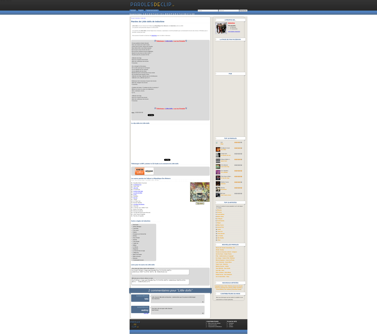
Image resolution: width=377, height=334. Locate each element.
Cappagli (217, 286)
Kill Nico (135, 235)
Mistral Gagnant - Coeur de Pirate (225, 260)
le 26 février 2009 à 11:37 (142, 295)
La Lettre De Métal (137, 192)
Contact (231, 326)
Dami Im (236, 286)
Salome (135, 232)
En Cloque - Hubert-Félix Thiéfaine (225, 258)
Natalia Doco (224, 287)
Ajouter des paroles (152, 10)
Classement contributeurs (215, 326)
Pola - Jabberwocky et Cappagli (224, 256)
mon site (146, 313)
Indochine (154, 35)
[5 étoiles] (142, 112)
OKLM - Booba (220, 250)
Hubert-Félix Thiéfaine (226, 286)
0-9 (193, 14)
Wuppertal (135, 248)
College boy (136, 252)
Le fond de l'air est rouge (139, 250)
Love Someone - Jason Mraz (224, 262)
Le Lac (135, 194)
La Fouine (220, 235)
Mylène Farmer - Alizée (222, 266)
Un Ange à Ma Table (138, 191)
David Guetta (220, 220)
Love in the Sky (225, 166)
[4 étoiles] (141, 112)
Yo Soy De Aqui (225, 178)
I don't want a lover (226, 195)
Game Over (224, 161)
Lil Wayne (219, 218)
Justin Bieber (220, 214)
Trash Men (135, 228)
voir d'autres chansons (234, 31)
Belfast (134, 245)
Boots (231, 287)
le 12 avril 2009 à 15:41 (142, 307)
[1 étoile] (136, 112)
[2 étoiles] (137, 112)
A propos (231, 323)
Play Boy (135, 197)
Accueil (133, 10)
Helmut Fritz (220, 227)
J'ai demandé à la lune (138, 260)
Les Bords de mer (226, 155)
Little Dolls (135, 187)
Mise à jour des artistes (214, 323)
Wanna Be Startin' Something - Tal (225, 247)
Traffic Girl (135, 243)
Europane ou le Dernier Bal (139, 234)
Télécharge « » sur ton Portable (170, 41)
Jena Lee (220, 231)
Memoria (135, 258)
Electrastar (135, 224)
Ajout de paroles (212, 325)
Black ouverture (137, 256)
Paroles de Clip (152, 7)
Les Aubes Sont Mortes (138, 204)
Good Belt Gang (236, 289)
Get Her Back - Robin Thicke (224, 254)
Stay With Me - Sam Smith (223, 268)
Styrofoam (224, 189)
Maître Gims (220, 216)
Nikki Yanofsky (238, 287)
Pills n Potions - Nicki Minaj (223, 272)
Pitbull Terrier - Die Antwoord (224, 274)
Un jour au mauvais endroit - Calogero (226, 252)
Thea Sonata (136, 241)
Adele (219, 229)
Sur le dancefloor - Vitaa (222, 276)
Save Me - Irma (220, 270)
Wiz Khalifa (221, 238)
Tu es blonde (224, 172)
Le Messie (135, 247)
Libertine (223, 183)
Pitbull (218, 223)
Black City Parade (137, 254)
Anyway (135, 239)
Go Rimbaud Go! (137, 184)
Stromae (219, 212)
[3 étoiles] (139, 112)
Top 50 (141, 10)
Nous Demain (136, 237)
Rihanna (219, 210)
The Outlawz (227, 289)
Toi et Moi (223, 149)
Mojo (222, 144)
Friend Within (219, 289)
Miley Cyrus (220, 225)
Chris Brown (221, 233)
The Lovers (136, 230)
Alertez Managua (137, 226)
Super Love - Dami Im (222, 264)
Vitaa (219, 240)
